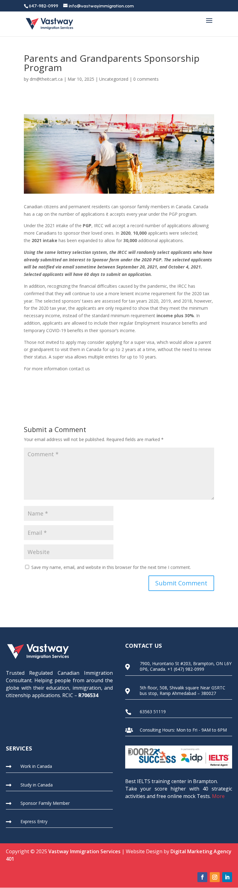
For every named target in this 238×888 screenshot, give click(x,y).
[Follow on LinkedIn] (227, 877)
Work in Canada (36, 766)
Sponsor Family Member (45, 803)
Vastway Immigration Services (84, 851)
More (218, 796)
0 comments (146, 79)
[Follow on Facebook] (202, 877)
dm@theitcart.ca (46, 79)
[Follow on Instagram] (215, 877)
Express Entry (33, 821)
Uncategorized (113, 79)
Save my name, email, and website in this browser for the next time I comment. (111, 567)
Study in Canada (36, 785)
